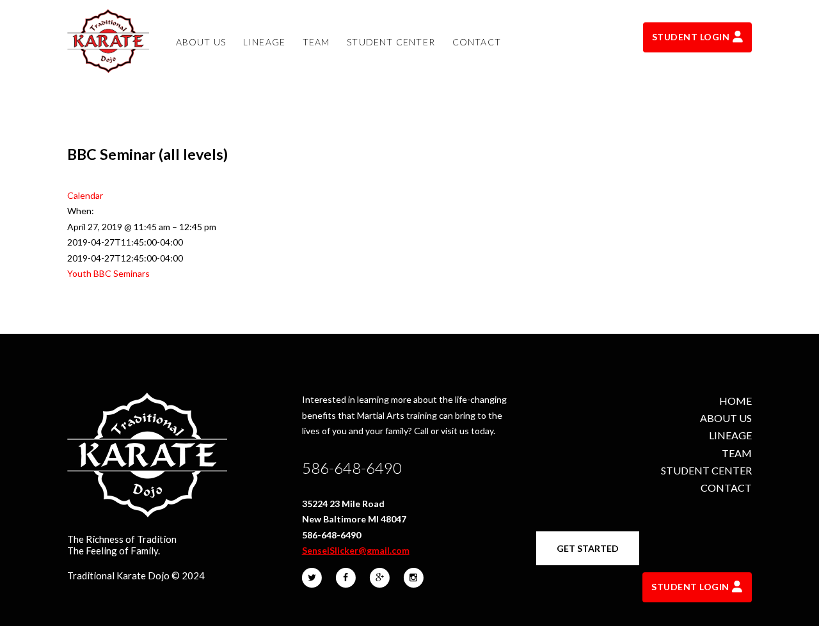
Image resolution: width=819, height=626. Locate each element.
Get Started (588, 548)
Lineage (730, 435)
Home (735, 401)
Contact (726, 487)
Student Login (691, 36)
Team (737, 453)
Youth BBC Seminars (108, 273)
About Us (726, 418)
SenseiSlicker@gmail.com (356, 550)
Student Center (706, 470)
